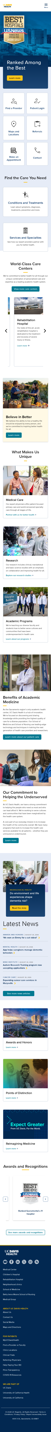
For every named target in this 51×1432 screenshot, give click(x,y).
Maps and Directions (12, 1327)
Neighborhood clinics (12, 1284)
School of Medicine (11, 1289)
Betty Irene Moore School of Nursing (19, 1294)
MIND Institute (10, 962)
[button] (6, 331)
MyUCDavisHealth (11, 1340)
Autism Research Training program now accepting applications (22, 966)
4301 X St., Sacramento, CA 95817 (25, 1418)
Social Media (8, 1322)
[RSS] (36, 1262)
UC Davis (7, 1387)
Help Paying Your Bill (12, 1365)
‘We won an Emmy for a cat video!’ (20, 937)
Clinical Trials (9, 1355)
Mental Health (10, 947)
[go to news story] (25, 876)
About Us (7, 1312)
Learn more (14, 78)
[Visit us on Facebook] (10, 1262)
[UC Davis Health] (8, 5)
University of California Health (16, 1392)
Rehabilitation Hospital (22, 322)
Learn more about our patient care (22, 737)
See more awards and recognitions (25, 1232)
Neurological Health (20, 890)
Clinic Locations (10, 1350)
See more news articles (18, 993)
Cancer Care (9, 977)
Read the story (19, 908)
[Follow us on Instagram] (29, 1262)
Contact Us (8, 1317)
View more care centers (25, 289)
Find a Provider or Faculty (14, 1345)
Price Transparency (11, 1370)
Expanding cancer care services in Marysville (20, 982)
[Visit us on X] (23, 1262)
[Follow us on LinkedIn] (17, 1262)
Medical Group (9, 1299)
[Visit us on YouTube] (5, 1262)
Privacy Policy (19, 1414)
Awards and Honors (13, 934)
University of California (13, 1397)
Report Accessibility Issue (36, 1414)
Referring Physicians (12, 1360)
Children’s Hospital (11, 1274)
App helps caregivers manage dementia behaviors (22, 951)
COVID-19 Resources (12, 1374)
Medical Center (9, 1269)
